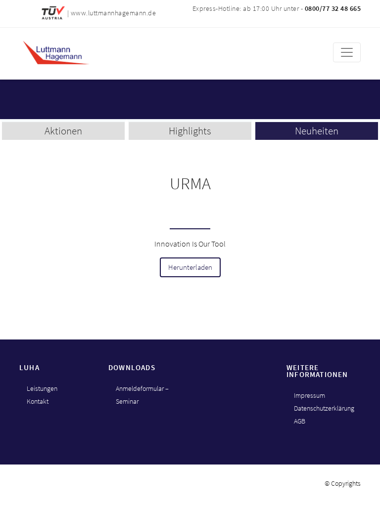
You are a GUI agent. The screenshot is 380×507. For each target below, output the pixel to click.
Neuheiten (316, 130)
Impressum (309, 395)
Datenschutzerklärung (324, 408)
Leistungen (42, 388)
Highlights (190, 130)
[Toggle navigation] (347, 52)
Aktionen (63, 130)
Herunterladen (190, 267)
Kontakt (37, 401)
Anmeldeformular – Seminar (142, 395)
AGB (299, 421)
